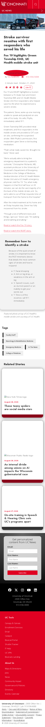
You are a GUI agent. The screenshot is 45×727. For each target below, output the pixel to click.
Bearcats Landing (12, 657)
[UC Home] (14, 4)
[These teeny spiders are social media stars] (22, 381)
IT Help (8, 648)
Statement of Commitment (27, 712)
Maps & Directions (13, 668)
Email (7, 631)
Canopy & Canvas (12, 623)
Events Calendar (12, 694)
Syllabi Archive (8, 715)
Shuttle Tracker (11, 644)
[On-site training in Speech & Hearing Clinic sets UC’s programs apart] (22, 497)
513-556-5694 (32, 77)
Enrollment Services (14, 627)
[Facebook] (9, 590)
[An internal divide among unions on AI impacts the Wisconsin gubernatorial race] (22, 436)
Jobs (7, 673)
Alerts (4, 709)
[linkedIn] (35, 590)
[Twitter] (16, 590)
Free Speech (18, 717)
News (7, 677)
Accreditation (19, 720)
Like (27, 87)
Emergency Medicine (13, 347)
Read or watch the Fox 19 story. (18, 225)
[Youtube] (29, 590)
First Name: (13, 555)
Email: (10, 547)
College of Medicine (13, 353)
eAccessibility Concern (25, 715)
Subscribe (22, 573)
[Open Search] (35, 4)
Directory (9, 689)
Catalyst (8, 636)
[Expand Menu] (42, 10)
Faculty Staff (11, 335)
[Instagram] (22, 590)
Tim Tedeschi (13, 77)
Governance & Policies (15, 685)
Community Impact (13, 681)
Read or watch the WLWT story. (17, 230)
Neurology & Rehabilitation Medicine (19, 341)
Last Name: (13, 563)
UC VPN (8, 652)
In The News (33, 347)
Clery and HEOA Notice (18, 709)
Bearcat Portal (11, 640)
